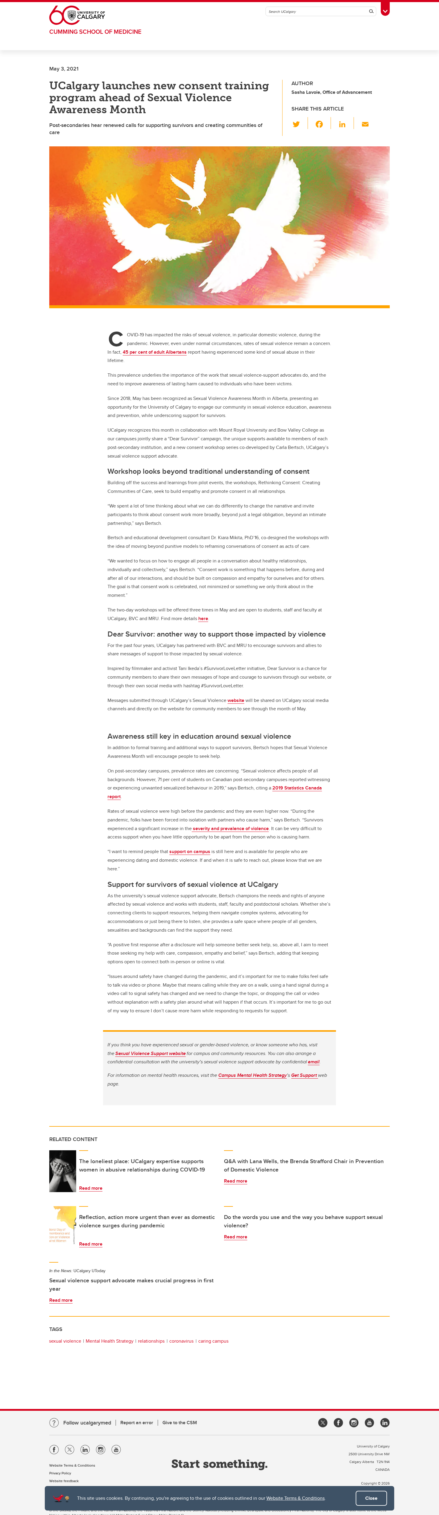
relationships (151, 1341)
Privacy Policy (60, 1473)
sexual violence (65, 1341)
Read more (90, 1188)
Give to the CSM (179, 1422)
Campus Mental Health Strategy (252, 1075)
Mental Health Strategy (109, 1341)
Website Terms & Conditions (295, 1498)
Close (371, 1498)
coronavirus (181, 1341)
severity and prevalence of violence (230, 828)
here (203, 618)
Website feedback (64, 1480)
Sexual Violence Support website (150, 1053)
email (314, 1061)
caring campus (213, 1341)
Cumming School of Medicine (95, 31)
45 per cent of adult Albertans (155, 352)
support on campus (189, 851)
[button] (299, 123)
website (236, 700)
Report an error (136, 1422)
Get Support (304, 1075)
